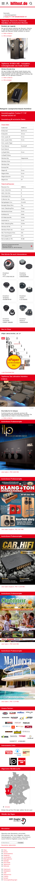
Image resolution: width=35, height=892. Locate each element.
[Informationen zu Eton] (29, 718)
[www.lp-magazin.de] (13, 765)
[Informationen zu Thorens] (22, 736)
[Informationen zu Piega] (26, 732)
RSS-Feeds (6, 862)
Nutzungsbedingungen (10, 880)
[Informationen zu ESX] (21, 719)
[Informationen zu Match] (19, 726)
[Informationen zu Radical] (5, 737)
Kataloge (6, 861)
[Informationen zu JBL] (13, 728)
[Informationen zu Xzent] (13, 741)
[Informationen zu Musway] (8, 732)
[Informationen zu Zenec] (21, 741)
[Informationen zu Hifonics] (6, 727)
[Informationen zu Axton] (20, 713)
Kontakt (5, 878)
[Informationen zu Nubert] (17, 732)
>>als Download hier (7, 372)
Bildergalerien (7, 859)
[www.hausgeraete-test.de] (17, 755)
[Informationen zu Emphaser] (14, 718)
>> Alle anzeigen (6, 36)
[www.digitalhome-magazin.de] (8, 755)
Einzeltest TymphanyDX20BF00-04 (7, 297)
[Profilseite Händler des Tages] (17, 821)
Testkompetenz (8, 853)
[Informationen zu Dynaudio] (5, 718)
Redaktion (6, 855)
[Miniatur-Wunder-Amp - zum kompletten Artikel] (17, 93)
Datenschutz (7, 874)
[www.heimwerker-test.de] (26, 755)
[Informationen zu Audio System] (12, 713)
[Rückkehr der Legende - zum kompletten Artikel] (17, 49)
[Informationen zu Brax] (29, 713)
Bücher (5, 852)
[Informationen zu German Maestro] (8, 723)
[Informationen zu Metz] (28, 727)
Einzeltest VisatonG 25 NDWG (23, 297)
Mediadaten (7, 871)
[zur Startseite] (19, 3)
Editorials (6, 866)
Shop (5, 850)
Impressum (6, 869)
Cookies (5, 876)
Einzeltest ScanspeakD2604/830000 (24, 274)
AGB (4, 873)
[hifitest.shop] (21, 765)
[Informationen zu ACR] (5, 713)
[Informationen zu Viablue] (30, 737)
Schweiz (7, 807)
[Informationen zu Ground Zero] (17, 723)
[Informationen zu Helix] (26, 723)
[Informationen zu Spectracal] (13, 736)
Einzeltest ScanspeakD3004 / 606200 (8, 320)
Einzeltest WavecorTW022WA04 (24, 320)
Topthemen (6, 864)
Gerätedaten (7, 857)
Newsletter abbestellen (8, 845)
